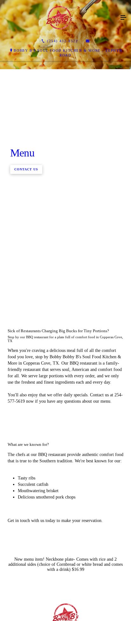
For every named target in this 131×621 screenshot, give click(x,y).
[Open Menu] (123, 17)
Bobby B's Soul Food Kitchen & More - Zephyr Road (68, 53)
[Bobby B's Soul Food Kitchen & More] (59, 17)
